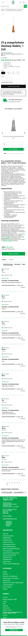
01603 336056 (7, 516)
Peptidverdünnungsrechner (11, 553)
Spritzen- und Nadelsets (10, 576)
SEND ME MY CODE (14, 630)
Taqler (5, 617)
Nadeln (5, 572)
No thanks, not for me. (14, 633)
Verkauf (5, 589)
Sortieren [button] (4, 259)
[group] (13, 247)
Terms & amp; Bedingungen (11, 563)
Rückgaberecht (7, 557)
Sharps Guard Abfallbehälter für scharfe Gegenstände (12, 612)
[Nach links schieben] (10, 39)
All (5, 9)
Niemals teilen (7, 610)
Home (2, 9)
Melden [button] (19, 285)
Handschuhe (6, 580)
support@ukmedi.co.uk (10, 519)
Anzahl (2, 76)
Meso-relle (6, 608)
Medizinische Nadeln (11, 9)
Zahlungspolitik (7, 551)
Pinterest (8, 524)
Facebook (9, 521)
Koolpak (5, 606)
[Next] (24, 133)
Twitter (8, 526)
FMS (4, 604)
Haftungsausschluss (9, 544)
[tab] (8, 265)
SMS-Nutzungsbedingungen (11, 548)
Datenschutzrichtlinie (9, 555)
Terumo (5, 615)
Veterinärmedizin (8, 585)
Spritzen (5, 574)
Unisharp (10, 52)
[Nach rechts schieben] (16, 39)
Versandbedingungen (9, 546)
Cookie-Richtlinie (8, 542)
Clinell (5, 601)
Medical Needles (8, 240)
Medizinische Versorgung (10, 578)
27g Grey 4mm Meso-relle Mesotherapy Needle (13, 136)
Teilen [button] (22, 285)
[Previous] (2, 133)
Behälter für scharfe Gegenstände (13, 582)
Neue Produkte (7, 587)
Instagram (9, 523)
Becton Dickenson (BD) (10, 599)
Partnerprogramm (8, 536)
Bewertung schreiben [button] (13, 253)
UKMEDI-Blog (7, 538)
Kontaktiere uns (7, 540)
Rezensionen (7, 561)
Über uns (5, 533)
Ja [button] (16, 285)
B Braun (5, 597)
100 (8, 73)
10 (3, 73)
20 (13, 73)
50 (18, 73)
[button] (2, 2)
